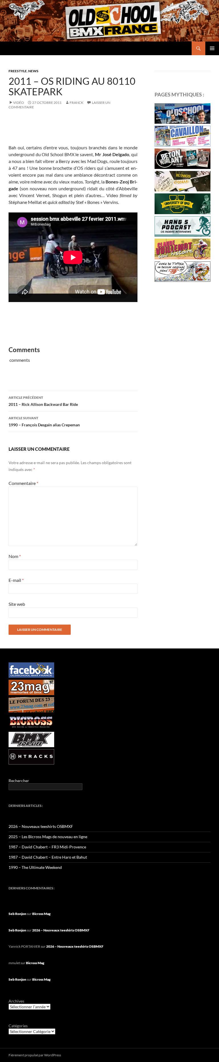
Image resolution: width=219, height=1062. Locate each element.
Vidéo (18, 102)
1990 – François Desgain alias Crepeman (44, 421)
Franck (76, 102)
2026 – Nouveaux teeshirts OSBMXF (41, 826)
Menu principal (212, 48)
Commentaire (23, 483)
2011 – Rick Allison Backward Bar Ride (43, 401)
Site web (17, 604)
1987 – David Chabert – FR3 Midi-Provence (47, 846)
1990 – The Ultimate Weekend (35, 867)
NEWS (33, 71)
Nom (15, 556)
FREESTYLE (18, 71)
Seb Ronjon (17, 914)
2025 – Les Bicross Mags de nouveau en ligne (48, 836)
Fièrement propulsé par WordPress (35, 1055)
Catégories (18, 1025)
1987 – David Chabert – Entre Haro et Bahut (48, 857)
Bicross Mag (41, 914)
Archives (16, 1001)
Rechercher (19, 780)
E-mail (16, 580)
